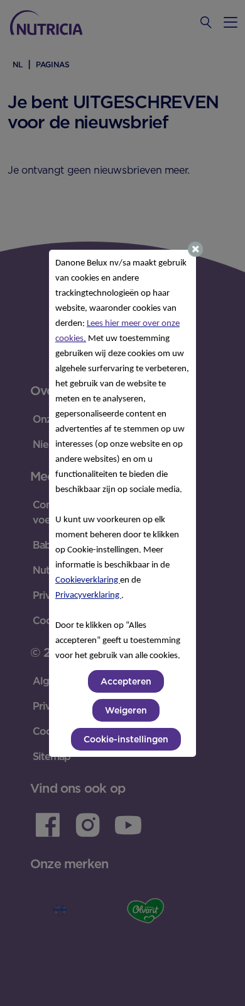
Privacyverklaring (88, 595)
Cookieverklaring (87, 580)
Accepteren (126, 681)
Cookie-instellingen (126, 739)
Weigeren (126, 710)
